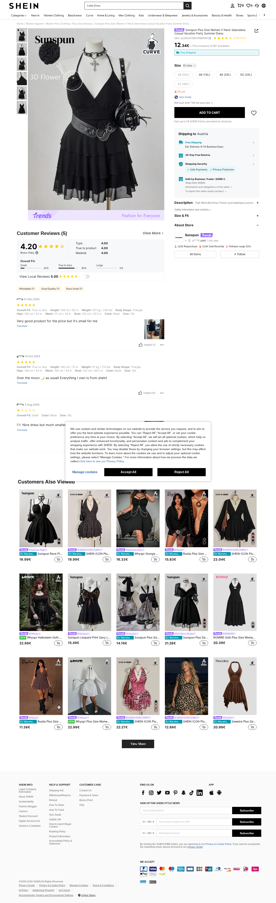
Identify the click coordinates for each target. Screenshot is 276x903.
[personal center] (232, 5)
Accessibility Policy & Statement (60, 842)
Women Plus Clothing (58, 23)
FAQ (81, 805)
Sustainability (26, 801)
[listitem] (41, 528)
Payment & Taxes (88, 795)
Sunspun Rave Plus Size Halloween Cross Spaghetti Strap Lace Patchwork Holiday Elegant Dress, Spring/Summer (41, 553)
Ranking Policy (57, 831)
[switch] (86, 276)
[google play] (219, 794)
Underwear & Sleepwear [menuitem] (163, 15)
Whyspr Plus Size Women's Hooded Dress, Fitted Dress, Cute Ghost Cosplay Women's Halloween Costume (89, 721)
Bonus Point (86, 800)
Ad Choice (64, 890)
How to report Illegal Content (60, 825)
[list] (172, 793)
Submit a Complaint (29, 825)
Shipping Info (56, 790)
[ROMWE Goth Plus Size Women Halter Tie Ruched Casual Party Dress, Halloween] (235, 602)
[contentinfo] (200, 871)
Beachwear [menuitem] (75, 15)
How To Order (56, 805)
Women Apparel (34, 23)
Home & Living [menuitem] (106, 15)
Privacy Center (27, 885)
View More (138, 744)
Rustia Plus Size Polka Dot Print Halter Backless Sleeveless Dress (41, 721)
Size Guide (55, 814)
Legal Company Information (27, 791)
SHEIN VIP (55, 819)
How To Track (56, 809)
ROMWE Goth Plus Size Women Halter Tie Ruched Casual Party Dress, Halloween (235, 637)
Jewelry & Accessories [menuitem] (195, 15)
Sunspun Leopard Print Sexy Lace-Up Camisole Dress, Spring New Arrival (89, 637)
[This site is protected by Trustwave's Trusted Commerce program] (143, 881)
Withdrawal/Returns (60, 795)
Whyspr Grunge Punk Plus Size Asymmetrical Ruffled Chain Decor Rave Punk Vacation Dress (138, 553)
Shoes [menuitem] (239, 15)
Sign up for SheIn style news (160, 803)
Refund (53, 800)
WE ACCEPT (147, 862)
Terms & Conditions (103, 885)
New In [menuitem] (35, 15)
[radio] (183, 74)
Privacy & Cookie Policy (218, 844)
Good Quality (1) (50, 288)
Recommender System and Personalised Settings (46, 895)
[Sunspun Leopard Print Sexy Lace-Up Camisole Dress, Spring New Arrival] (89, 602)
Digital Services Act (29, 821)
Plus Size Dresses (82, 23)
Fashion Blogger (28, 806)
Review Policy (27, 252)
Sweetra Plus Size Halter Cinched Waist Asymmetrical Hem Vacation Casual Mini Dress (235, 721)
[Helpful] (140, 344)
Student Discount (28, 816)
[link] (240, 5)
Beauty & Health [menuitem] (222, 15)
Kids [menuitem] (141, 15)
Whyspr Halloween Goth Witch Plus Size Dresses (41, 637)
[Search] (187, 6)
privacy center (195, 847)
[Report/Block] (161, 344)
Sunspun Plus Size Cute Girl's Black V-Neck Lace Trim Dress (186, 637)
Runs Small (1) (74, 288)
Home (20, 23)
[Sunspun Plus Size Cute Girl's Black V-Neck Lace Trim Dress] (186, 602)
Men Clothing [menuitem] (127, 15)
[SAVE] (253, 112)
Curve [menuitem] (89, 15)
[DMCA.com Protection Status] (152, 881)
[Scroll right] (264, 15)
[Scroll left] (259, 15)
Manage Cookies (79, 885)
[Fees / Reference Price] (191, 46)
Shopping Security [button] (196, 164)
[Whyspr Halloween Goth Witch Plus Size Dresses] (41, 602)
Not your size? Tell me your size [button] (192, 102)
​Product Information (60, 836)
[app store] (211, 794)
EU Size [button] (187, 65)
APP (211, 785)
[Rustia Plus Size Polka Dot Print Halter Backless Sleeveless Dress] (41, 686)
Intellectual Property (43, 890)
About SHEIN (26, 796)
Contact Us (85, 790)
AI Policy (23, 890)
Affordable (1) (26, 288)
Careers (23, 811)
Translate (22, 326)
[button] (256, 5)
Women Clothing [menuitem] (54, 15)
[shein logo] (23, 5)
